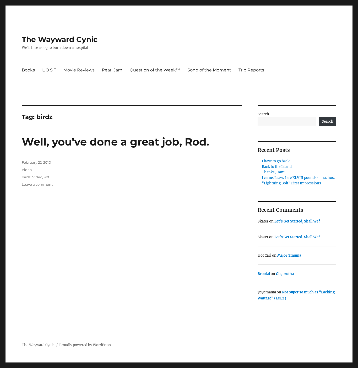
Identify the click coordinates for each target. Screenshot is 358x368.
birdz (26, 177)
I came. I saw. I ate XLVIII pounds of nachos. (298, 177)
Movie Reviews (79, 70)
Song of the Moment (209, 70)
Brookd (264, 274)
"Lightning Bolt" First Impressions (291, 183)
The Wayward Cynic (60, 39)
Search (263, 114)
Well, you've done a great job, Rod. (115, 141)
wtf (46, 177)
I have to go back (276, 161)
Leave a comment (37, 184)
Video (27, 170)
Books (28, 70)
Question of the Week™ (155, 70)
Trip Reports (251, 70)
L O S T (49, 70)
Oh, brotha (285, 274)
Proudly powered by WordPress (85, 345)
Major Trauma (289, 255)
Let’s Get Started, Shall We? (297, 221)
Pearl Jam (112, 70)
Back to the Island (277, 166)
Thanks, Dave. (273, 172)
